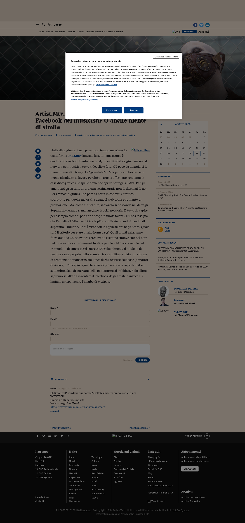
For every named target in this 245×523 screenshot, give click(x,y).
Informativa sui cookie (106, 84)
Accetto (134, 110)
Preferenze (111, 110)
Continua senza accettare (166, 57)
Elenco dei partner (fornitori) (84, 100)
